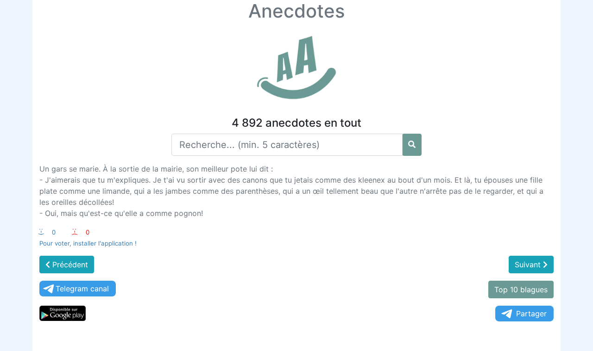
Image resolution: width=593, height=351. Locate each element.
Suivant (529, 264)
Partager (531, 313)
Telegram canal (82, 288)
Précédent (69, 264)
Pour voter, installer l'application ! (88, 243)
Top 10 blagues (521, 289)
